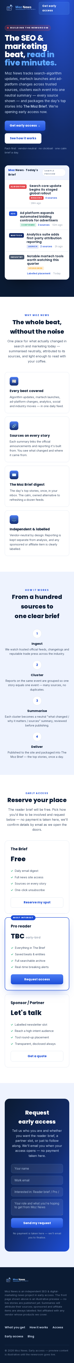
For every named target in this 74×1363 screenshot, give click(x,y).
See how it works (23, 138)
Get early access (49, 8)
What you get (15, 1327)
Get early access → (25, 125)
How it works (39, 1327)
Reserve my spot (37, 902)
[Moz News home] (22, 8)
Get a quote (37, 1056)
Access (57, 1327)
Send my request (37, 1223)
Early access (14, 1336)
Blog (31, 1336)
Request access (37, 979)
